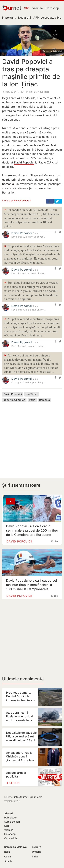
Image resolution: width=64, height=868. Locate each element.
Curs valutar (11, 838)
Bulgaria (36, 846)
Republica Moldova (15, 846)
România (8, 184)
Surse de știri (12, 821)
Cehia (7, 856)
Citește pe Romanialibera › (16, 200)
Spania (8, 861)
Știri (27, 8)
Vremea (37, 8)
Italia (7, 851)
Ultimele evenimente (23, 678)
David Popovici (24, 162)
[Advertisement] (32, 437)
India (35, 856)
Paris (32, 399)
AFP (36, 17)
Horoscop (52, 8)
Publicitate (10, 817)
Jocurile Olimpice (14, 399)
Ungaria (36, 851)
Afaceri (13, 783)
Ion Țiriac (31, 394)
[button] (50, 201)
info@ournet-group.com (28, 796)
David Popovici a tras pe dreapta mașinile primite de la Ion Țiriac (31, 73)
